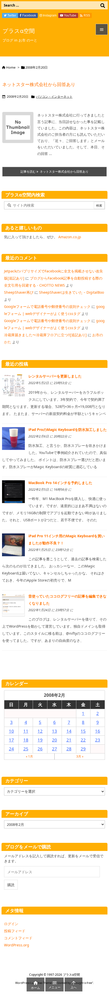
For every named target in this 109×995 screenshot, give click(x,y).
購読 (10, 884)
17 (11, 740)
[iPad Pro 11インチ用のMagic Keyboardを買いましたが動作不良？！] (13, 544)
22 (83, 740)
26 (40, 749)
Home (10, 67)
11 (25, 731)
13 (54, 731)
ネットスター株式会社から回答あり (38, 84)
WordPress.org (16, 945)
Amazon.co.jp (69, 236)
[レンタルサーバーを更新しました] (13, 384)
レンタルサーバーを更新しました (55, 376)
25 (25, 749)
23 (97, 740)
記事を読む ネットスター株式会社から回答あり (54, 171)
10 (11, 731)
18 (25, 740)
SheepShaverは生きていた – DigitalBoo (71, 292)
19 (40, 740)
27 (54, 749)
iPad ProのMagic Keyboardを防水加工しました (67, 429)
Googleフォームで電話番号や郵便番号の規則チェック (47, 306)
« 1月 (29, 756)
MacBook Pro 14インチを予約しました (60, 482)
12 (40, 731)
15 (83, 731)
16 (97, 731)
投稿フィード (14, 930)
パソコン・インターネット (54, 96)
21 (68, 740)
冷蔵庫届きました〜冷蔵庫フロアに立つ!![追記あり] (45, 334)
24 (11, 749)
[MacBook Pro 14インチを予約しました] (13, 491)
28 (68, 749)
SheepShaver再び (18, 292)
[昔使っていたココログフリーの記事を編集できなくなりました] (13, 604)
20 (54, 740)
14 (68, 731)
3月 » (79, 756)
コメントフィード (18, 938)
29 (83, 749)
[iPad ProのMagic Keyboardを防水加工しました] (13, 438)
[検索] (102, 5)
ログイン (11, 923)
